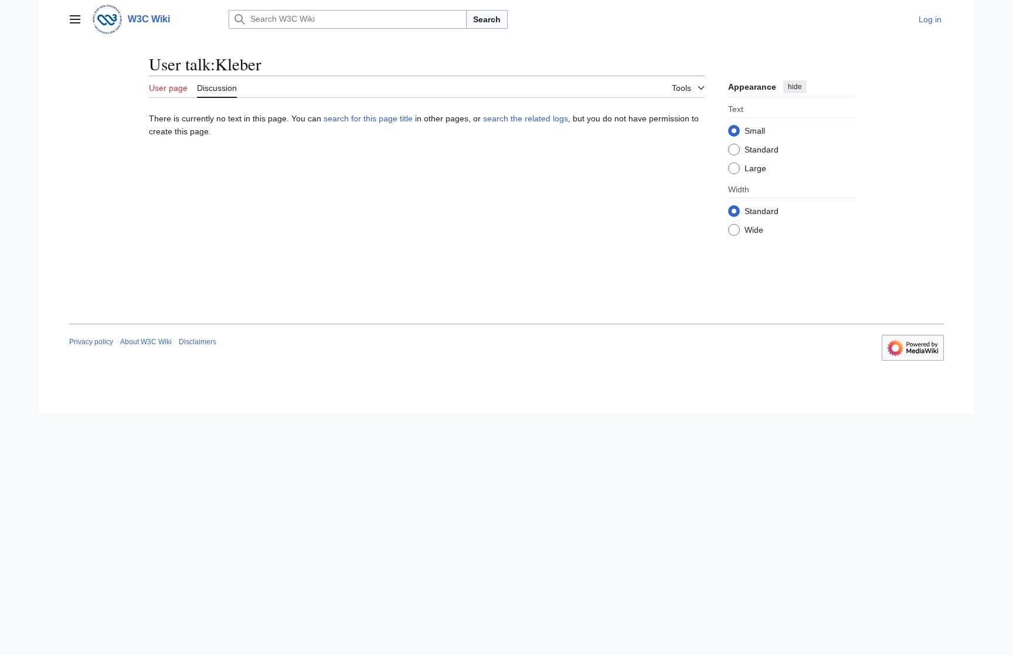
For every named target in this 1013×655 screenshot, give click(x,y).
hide (795, 87)
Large (755, 168)
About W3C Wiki (146, 342)
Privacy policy (91, 342)
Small (755, 130)
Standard (762, 149)
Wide (754, 230)
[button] (75, 19)
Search (487, 19)
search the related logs (525, 118)
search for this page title (368, 118)
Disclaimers (197, 342)
